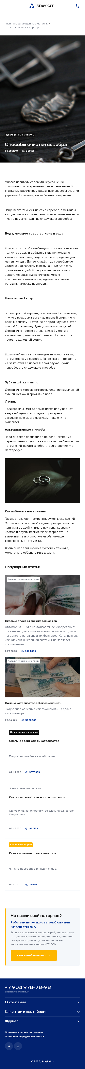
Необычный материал (34, 955)
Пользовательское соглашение (24, 1032)
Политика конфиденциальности (24, 1036)
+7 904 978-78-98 (28, 987)
